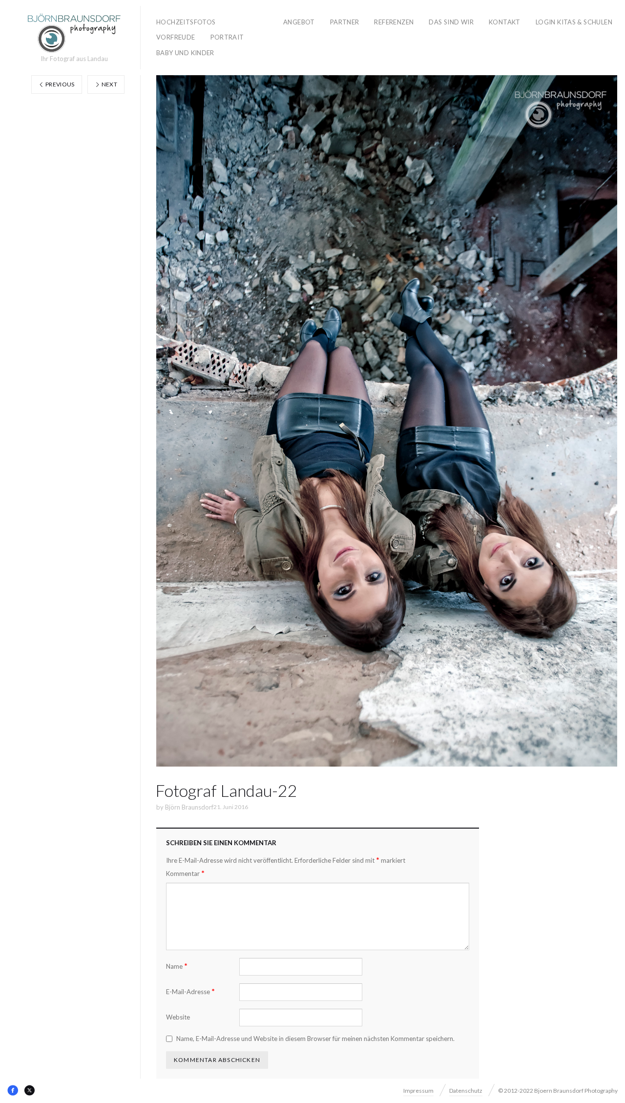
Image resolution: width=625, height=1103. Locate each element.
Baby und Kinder (185, 53)
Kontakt (505, 22)
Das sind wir (451, 22)
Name (177, 966)
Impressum (418, 1090)
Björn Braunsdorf (189, 807)
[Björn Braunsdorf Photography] (74, 33)
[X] (29, 1090)
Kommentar (185, 873)
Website (178, 1017)
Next (108, 84)
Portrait (227, 37)
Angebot (299, 22)
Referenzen (394, 22)
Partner (344, 22)
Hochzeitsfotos (185, 22)
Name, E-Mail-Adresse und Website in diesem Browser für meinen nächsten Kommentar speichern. (315, 1038)
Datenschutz (465, 1090)
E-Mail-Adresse (190, 991)
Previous (59, 84)
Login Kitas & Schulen (574, 22)
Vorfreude (175, 37)
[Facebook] (12, 1090)
